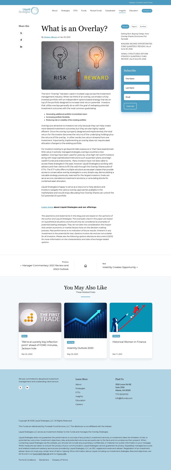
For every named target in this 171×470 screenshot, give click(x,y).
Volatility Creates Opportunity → (120, 267)
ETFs (75, 11)
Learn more (47, 207)
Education (133, 11)
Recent (125, 26)
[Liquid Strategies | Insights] (85, 265)
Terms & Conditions (27, 460)
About (54, 11)
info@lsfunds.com (123, 398)
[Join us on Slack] (27, 387)
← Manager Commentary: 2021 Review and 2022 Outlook (44, 267)
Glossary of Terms (60, 460)
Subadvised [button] (110, 11)
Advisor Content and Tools (140, 2)
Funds (83, 11)
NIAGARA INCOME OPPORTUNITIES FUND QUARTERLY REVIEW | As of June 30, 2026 (136, 46)
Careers (79, 404)
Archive (143, 26)
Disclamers (44, 460)
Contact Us (147, 11)
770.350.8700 (121, 394)
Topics (134, 26)
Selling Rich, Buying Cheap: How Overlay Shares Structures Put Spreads (135, 36)
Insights (122, 11)
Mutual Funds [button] (96, 11)
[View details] (20, 387)
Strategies (65, 11)
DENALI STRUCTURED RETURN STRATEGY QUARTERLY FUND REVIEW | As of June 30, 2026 (134, 56)
